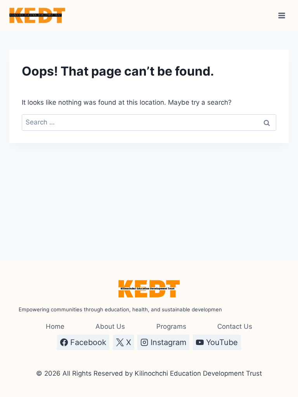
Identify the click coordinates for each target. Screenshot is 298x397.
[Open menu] (281, 15)
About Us (110, 326)
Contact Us (234, 326)
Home (55, 326)
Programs (171, 326)
